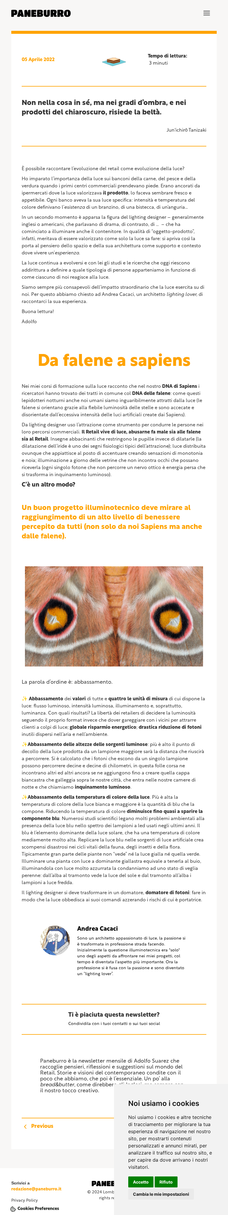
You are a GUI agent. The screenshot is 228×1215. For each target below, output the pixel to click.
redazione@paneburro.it (36, 1189)
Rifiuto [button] (166, 1181)
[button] (207, 13)
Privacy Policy (24, 1200)
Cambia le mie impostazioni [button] (161, 1194)
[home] (41, 13)
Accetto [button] (141, 1181)
